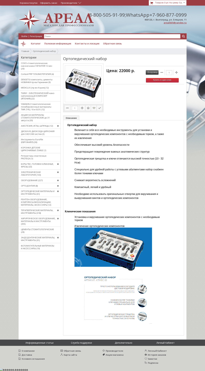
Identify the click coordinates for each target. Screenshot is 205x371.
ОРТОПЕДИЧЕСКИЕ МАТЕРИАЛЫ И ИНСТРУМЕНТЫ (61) (37, 192)
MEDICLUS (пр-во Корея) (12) (35, 87)
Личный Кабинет (157, 350)
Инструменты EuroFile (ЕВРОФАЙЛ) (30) (32, 141)
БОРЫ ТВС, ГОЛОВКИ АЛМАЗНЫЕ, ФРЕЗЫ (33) (37, 165)
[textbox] (112, 36)
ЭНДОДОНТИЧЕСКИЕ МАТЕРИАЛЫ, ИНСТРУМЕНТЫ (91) (38, 239)
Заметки (152, 358)
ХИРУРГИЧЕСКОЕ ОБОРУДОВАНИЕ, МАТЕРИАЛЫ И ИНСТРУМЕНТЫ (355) (38, 221)
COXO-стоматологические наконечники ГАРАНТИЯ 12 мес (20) (36, 66)
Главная (25, 51)
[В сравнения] (99, 108)
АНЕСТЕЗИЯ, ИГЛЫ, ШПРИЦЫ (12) (37, 125)
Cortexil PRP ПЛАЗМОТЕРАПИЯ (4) (37, 74)
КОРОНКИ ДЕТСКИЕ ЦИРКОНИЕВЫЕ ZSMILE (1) (33, 149)
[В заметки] (94, 108)
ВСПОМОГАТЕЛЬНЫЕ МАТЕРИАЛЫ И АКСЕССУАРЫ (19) (37, 247)
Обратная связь (72, 350)
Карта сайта (70, 354)
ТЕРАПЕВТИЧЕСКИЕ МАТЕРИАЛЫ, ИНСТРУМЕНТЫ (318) (37, 211)
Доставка (27, 354)
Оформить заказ (48, 2)
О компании (28, 350)
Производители (114, 350)
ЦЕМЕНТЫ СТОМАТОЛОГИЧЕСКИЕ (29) (37, 230)
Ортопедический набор (44, 51)
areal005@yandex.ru (175, 22)
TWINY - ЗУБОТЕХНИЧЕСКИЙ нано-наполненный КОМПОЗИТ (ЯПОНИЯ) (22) (38, 96)
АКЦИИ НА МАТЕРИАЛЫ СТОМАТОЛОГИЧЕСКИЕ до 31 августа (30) (35, 117)
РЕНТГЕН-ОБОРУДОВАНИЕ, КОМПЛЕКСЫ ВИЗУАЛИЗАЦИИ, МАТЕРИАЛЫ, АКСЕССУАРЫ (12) (36, 202)
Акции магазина (114, 354)
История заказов (157, 354)
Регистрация (36, 36)
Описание (71, 118)
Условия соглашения (33, 358)
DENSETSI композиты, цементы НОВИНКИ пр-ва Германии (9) (37, 81)
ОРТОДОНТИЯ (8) (29, 185)
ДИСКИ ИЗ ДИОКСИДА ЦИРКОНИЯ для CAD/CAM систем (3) (37, 132)
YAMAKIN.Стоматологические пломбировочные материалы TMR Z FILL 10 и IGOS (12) (36, 107)
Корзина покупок (29, 2)
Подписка (153, 362)
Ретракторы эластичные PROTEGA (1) (33, 157)
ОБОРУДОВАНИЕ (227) (32, 180)
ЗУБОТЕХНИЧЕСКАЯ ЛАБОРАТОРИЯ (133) (31, 173)
